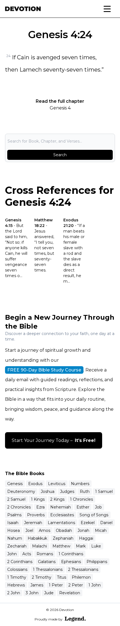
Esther (82, 507)
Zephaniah (63, 538)
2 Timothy (41, 577)
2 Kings (57, 499)
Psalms (14, 514)
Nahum (14, 538)
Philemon (81, 577)
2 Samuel (16, 499)
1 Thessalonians (48, 569)
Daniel (106, 522)
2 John (13, 592)
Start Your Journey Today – (53, 440)
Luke (96, 546)
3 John (32, 592)
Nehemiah (60, 507)
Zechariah (17, 546)
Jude (49, 592)
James (36, 585)
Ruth (85, 491)
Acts (26, 553)
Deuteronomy (21, 491)
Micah (101, 530)
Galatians (47, 561)
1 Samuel (104, 491)
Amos (44, 530)
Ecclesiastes (62, 514)
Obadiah (64, 530)
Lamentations (61, 522)
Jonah (83, 530)
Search (60, 154)
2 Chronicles (19, 507)
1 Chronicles (81, 499)
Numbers (80, 483)
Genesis (15, 483)
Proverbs (36, 514)
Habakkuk (37, 538)
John (12, 553)
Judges (67, 491)
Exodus (35, 483)
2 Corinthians (19, 561)
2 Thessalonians (83, 569)
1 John (94, 585)
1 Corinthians (71, 553)
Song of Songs (94, 514)
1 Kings (38, 499)
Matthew (61, 546)
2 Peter (75, 585)
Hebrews (16, 585)
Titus (61, 577)
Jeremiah (33, 522)
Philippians (97, 561)
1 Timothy (16, 577)
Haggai (86, 538)
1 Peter (56, 585)
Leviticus (56, 483)
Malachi (39, 546)
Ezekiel (88, 522)
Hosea (13, 530)
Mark (81, 546)
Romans (45, 553)
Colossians (17, 569)
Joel (29, 530)
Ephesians (71, 561)
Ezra (40, 507)
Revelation (69, 592)
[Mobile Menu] (107, 9)
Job (98, 507)
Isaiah (12, 522)
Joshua (47, 491)
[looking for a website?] (75, 619)
